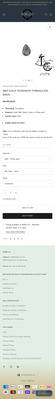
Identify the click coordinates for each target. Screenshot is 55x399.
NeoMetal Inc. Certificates (13, 319)
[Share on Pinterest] (18, 239)
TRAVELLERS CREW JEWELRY (15, 86)
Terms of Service (9, 354)
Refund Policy (8, 345)
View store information (15, 232)
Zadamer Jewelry (10, 284)
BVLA (5, 279)
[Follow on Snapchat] (18, 366)
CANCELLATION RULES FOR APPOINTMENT (22, 358)
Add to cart (27, 208)
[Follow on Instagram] (11, 366)
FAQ (4, 332)
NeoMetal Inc (8, 288)
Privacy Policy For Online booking (17, 336)
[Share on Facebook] (10, 239)
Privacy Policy (8, 341)
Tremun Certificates (11, 314)
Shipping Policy (9, 350)
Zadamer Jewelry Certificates (14, 310)
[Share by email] (22, 239)
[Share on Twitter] (14, 239)
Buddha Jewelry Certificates (14, 305)
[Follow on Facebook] (4, 366)
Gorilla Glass (8, 292)
